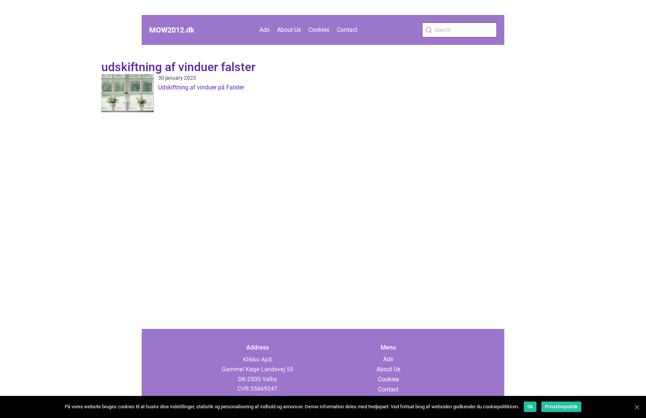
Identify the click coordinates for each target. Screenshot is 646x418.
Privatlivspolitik (561, 406)
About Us (289, 29)
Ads (264, 29)
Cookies (318, 29)
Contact (347, 29)
